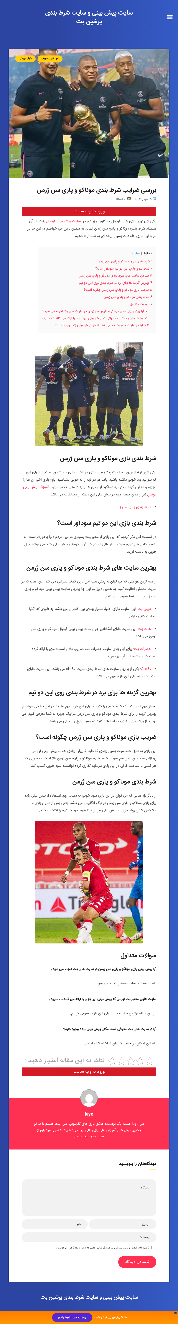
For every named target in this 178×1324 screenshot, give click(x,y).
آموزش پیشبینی (50, 58)
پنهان (137, 253)
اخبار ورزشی (25, 58)
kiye (89, 1114)
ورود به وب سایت (89, 211)
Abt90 (146, 669)
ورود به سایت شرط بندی (72, 1317)
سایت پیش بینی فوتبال (63, 221)
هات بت (144, 629)
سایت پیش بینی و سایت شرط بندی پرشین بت (89, 17)
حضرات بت (142, 649)
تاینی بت (144, 609)
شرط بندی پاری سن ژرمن (132, 507)
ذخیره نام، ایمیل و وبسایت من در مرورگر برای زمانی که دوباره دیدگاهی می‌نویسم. (102, 1247)
